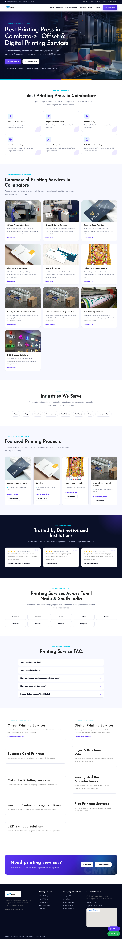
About (90, 7)
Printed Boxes (67, 899)
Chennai (61, 623)
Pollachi (106, 617)
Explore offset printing (15, 736)
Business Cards (43, 902)
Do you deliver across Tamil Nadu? (35, 694)
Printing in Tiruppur (68, 902)
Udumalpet (15, 623)
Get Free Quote (110, 7)
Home (52, 7)
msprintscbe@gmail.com (94, 906)
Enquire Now (14, 498)
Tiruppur (38, 617)
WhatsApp (114, 934)
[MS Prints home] (12, 7)
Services (59, 7)
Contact (97, 7)
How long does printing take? (33, 686)
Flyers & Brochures (44, 905)
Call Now (88, 864)
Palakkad (38, 623)
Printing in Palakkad (69, 908)
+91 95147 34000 (92, 902)
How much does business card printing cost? (40, 678)
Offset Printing (43, 896)
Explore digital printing (82, 736)
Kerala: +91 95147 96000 (110, 1)
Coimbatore (16, 617)
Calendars (42, 908)
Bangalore (83, 623)
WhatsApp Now (32, 61)
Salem (84, 617)
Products (83, 7)
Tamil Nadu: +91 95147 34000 (91, 1)
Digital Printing (43, 899)
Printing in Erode (68, 905)
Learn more (11, 238)
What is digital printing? (30, 670)
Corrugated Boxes (71, 7)
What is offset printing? (30, 662)
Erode (61, 617)
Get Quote (114, 928)
